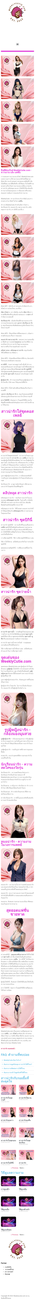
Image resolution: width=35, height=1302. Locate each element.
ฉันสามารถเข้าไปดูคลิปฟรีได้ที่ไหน (15, 1072)
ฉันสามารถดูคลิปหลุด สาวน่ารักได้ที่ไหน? (18, 1064)
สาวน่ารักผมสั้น (25, 1120)
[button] (17, 44)
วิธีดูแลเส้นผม (6, 1230)
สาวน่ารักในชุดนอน (8, 1140)
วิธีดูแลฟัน (23, 1189)
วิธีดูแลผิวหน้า (24, 1209)
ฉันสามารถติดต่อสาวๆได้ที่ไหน (14, 1068)
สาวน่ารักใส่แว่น (25, 1098)
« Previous (14, 1168)
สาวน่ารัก (22, 1163)
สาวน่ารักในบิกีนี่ (7, 1163)
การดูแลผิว (5, 1189)
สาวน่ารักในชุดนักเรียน (25, 1141)
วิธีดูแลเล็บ (5, 1209)
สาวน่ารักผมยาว (7, 1120)
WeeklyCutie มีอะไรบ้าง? (13, 1060)
